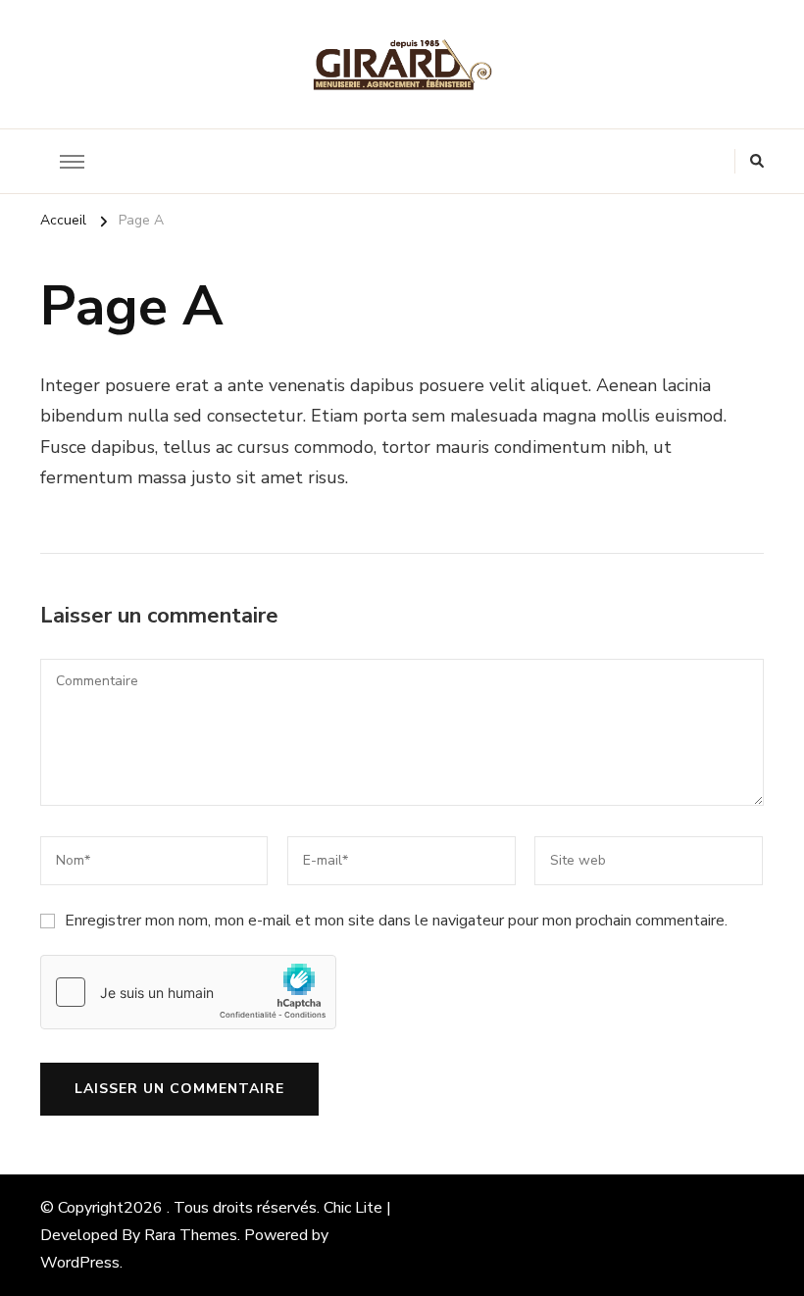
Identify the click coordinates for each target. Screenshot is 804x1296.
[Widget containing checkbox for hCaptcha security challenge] (188, 992)
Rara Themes (190, 1235)
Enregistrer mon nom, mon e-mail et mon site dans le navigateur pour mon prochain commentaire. (396, 920)
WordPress (80, 1262)
